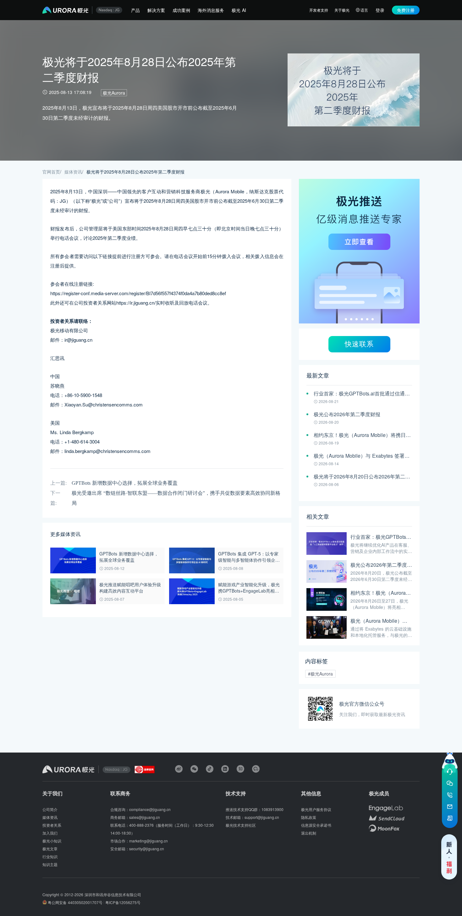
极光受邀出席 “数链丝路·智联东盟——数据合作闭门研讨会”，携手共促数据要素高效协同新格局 (176, 498)
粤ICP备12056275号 (122, 902)
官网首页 (51, 171)
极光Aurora (114, 93)
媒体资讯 (73, 171)
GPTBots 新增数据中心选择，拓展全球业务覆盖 (125, 483)
